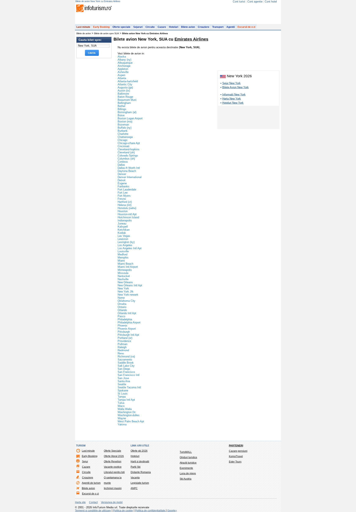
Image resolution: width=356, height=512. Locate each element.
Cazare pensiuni (238, 451)
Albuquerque (125, 62)
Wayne (122, 418)
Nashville (123, 279)
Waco (121, 405)
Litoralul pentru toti (114, 472)
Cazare (162, 27)
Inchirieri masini (113, 488)
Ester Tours (235, 461)
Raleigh (122, 347)
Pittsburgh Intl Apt (128, 334)
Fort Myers (124, 195)
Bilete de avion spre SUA (106, 33)
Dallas (121, 164)
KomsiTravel (236, 456)
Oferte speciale (121, 27)
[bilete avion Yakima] (249, 37)
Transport (218, 27)
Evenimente (186, 468)
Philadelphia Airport (129, 322)
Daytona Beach (127, 171)
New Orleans (125, 282)
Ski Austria (185, 478)
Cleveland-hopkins (128, 149)
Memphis (123, 257)
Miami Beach (125, 263)
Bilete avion (188, 27)
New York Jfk (126, 291)
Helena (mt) (124, 205)
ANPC (134, 488)
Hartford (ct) (125, 201)
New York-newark (128, 294)
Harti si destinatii (140, 461)
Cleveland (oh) (126, 152)
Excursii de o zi (246, 27)
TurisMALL (186, 452)
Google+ (172, 510)
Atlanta (122, 78)
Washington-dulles (128, 415)
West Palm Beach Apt (131, 421)
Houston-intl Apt (127, 214)
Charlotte (123, 133)
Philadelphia (125, 319)
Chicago (122, 140)
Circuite (150, 27)
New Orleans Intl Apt (130, 285)
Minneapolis (125, 269)
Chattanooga (125, 137)
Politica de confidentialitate (150, 510)
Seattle (122, 384)
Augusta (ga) (125, 87)
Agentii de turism (91, 482)
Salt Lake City (126, 365)
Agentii (230, 27)
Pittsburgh (124, 331)
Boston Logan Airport (130, 118)
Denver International (130, 177)
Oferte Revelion (112, 461)
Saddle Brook (126, 362)
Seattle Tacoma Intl (129, 387)
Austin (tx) (124, 90)
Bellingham (124, 103)
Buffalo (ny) (124, 127)
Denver (122, 174)
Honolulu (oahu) (127, 208)
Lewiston (123, 239)
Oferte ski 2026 (139, 450)
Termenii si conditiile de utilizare (93, 510)
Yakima (122, 424)
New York (123, 288)
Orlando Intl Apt (127, 313)
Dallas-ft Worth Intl (129, 167)
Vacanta (135, 477)
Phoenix (122, 325)
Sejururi (138, 27)
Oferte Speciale (112, 450)
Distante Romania (141, 472)
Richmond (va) (126, 356)
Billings (122, 109)
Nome (121, 297)
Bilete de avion (83, 33)
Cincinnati (123, 146)
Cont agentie (254, 1)
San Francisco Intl (128, 375)
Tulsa (121, 402)
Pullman (122, 344)
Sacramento (125, 359)
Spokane (123, 390)
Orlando (122, 310)
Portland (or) (125, 337)
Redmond (123, 350)
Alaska (122, 56)
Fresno (122, 198)
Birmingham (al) (127, 112)
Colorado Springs (128, 155)
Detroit (121, 180)
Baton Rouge (125, 96)
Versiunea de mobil (112, 502)
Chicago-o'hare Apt (129, 143)
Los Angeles (125, 245)
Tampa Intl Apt (126, 399)
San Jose (123, 378)
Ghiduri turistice (188, 457)
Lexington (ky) (126, 242)
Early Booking (101, 27)
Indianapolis (125, 220)
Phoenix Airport (127, 328)
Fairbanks (123, 186)
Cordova (123, 161)
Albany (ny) (124, 59)
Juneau (122, 223)
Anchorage (124, 65)
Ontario (122, 307)
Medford (122, 254)
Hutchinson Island (128, 217)
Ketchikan (124, 229)
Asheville (123, 72)
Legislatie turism (140, 482)
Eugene (122, 183)
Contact (93, 502)
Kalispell (123, 226)
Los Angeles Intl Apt (130, 248)
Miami (121, 260)
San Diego (124, 368)
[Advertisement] (248, 118)
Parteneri (236, 445)
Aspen (121, 75)
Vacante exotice (113, 466)
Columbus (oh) (126, 158)
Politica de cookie (123, 510)
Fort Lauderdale (127, 189)
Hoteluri (173, 27)
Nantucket (124, 276)
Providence (124, 341)
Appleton (123, 68)
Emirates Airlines (191, 39)
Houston (123, 211)
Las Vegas (124, 235)
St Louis (123, 393)
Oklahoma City (126, 300)
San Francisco (126, 371)
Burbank (123, 130)
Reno (121, 353)
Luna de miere (188, 473)
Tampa (122, 396)
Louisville (123, 251)
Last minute (83, 27)
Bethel (121, 106)
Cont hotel (271, 1)
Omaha (122, 303)
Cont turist (239, 1)
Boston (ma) (125, 121)
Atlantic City (125, 84)
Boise (121, 115)
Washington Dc (127, 412)
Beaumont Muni (127, 99)
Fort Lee (123, 192)
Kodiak (122, 232)
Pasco (121, 316)
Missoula (123, 273)
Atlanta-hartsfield (128, 81)
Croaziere (203, 27)
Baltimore (123, 93)
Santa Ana (124, 381)
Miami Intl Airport (128, 266)
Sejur (85, 461)
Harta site (80, 502)
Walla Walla (125, 409)
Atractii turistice (188, 462)
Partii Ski (136, 466)
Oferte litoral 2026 (114, 456)
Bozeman (123, 124)
